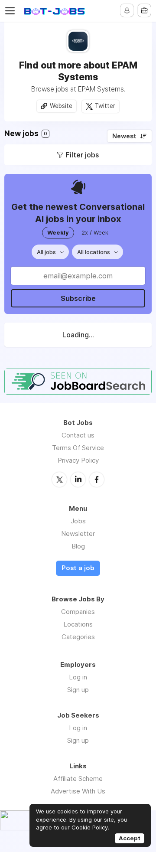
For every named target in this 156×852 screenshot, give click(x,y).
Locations (78, 624)
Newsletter (78, 533)
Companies (78, 611)
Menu (11, 10)
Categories (78, 637)
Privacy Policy (78, 460)
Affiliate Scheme (78, 778)
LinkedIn (78, 479)
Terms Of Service (78, 448)
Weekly (58, 232)
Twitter (105, 105)
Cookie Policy (90, 827)
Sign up (78, 690)
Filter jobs (82, 154)
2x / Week (94, 232)
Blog (78, 546)
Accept (129, 838)
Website (61, 105)
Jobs (78, 521)
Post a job (78, 568)
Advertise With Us (78, 791)
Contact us (78, 435)
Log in (78, 677)
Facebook (96, 479)
